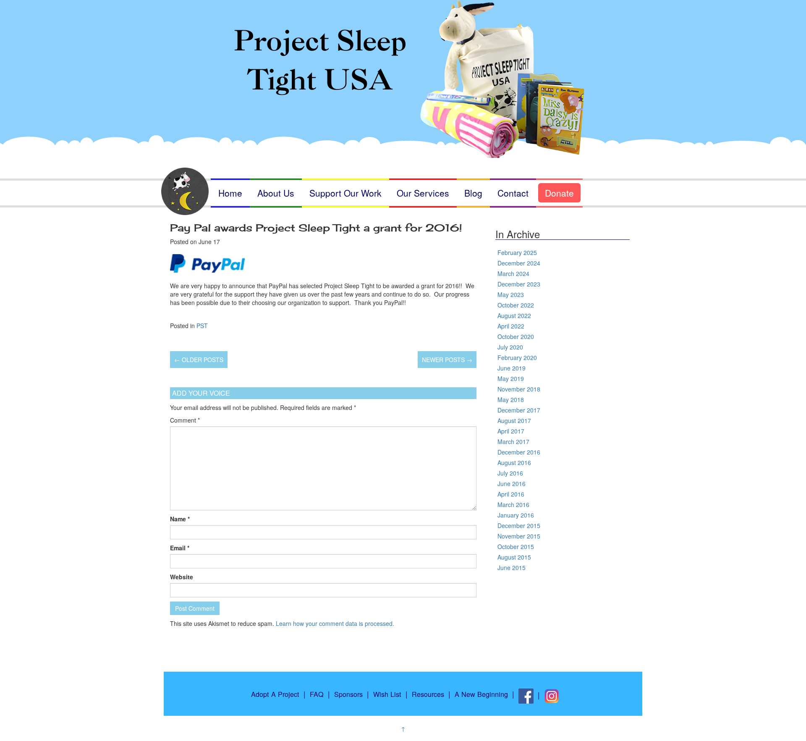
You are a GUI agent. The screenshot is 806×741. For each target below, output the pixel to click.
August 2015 (514, 557)
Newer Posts (447, 359)
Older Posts (198, 359)
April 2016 (510, 494)
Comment (185, 420)
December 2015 (518, 525)
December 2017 (518, 410)
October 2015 (515, 546)
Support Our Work (345, 193)
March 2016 (513, 504)
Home (230, 193)
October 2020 (515, 336)
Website (181, 577)
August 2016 (514, 462)
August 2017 (514, 420)
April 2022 (510, 326)
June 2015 (511, 567)
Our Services (423, 193)
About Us (275, 193)
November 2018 (518, 389)
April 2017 (510, 431)
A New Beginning (481, 694)
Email (179, 548)
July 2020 (510, 347)
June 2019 (511, 368)
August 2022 (514, 315)
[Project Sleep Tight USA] (403, 66)
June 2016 (511, 483)
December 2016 (518, 452)
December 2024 (518, 263)
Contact (513, 193)
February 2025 (517, 252)
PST (202, 325)
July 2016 (510, 473)
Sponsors (348, 694)
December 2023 (518, 284)
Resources (428, 694)
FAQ (317, 694)
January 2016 (515, 515)
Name (180, 519)
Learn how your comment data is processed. (335, 623)
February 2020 (517, 357)
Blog (473, 193)
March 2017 (513, 441)
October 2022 (515, 305)
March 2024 (513, 273)
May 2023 (510, 294)
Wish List (387, 694)
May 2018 (510, 399)
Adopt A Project (275, 694)
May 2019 (510, 378)
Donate (559, 193)
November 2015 (518, 536)
